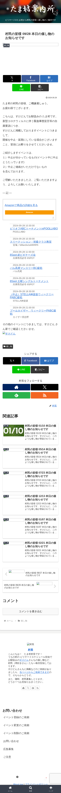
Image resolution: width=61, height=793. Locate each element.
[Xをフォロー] (44, 387)
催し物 (9, 346)
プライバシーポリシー (36, 784)
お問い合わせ (11, 741)
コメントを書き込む (30, 611)
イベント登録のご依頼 (16, 717)
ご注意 (7, 756)
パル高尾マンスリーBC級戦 (26, 268)
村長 (30, 649)
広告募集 (8, 749)
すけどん (24, 660)
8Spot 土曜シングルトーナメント (29, 281)
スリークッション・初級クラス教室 (31, 241)
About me (18, 784)
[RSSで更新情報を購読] (44, 395)
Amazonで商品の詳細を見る (21, 205)
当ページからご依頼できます (34, 672)
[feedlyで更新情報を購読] (16, 395)
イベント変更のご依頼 (16, 725)
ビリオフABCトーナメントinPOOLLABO (34, 228)
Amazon (29, 212)
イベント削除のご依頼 (16, 733)
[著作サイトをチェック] (16, 387)
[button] (40, 87)
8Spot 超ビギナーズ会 (23, 255)
